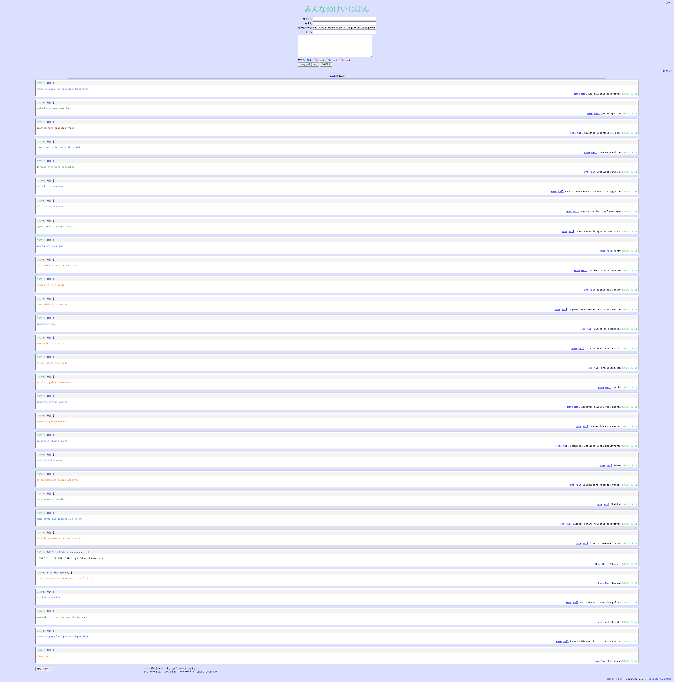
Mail (584, 94)
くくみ (618, 679)
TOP (669, 2)
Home (577, 94)
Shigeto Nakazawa (660, 679)
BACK (333, 75)
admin (667, 70)
